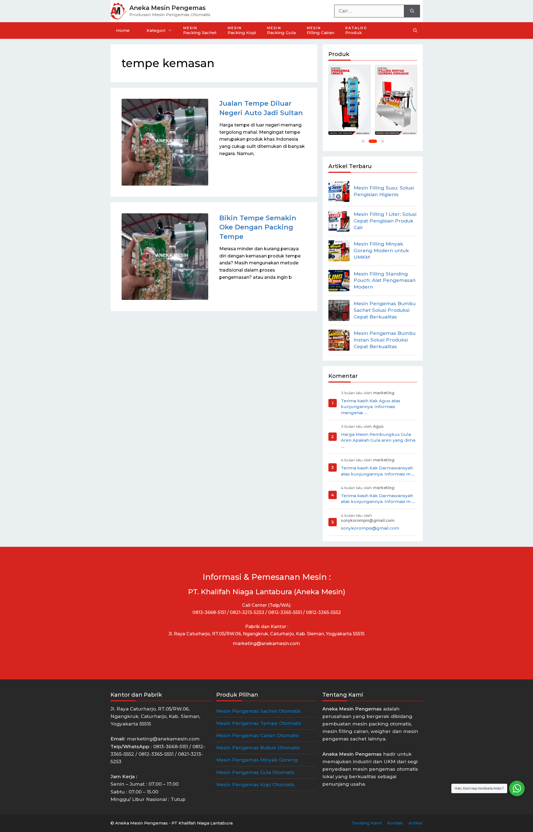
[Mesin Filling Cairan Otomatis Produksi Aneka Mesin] (349, 100)
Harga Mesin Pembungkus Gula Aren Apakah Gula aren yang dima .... (378, 440)
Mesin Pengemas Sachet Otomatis (258, 711)
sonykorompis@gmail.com (370, 528)
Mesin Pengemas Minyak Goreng (257, 760)
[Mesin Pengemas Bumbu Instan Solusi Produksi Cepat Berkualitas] (339, 340)
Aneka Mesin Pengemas (167, 8)
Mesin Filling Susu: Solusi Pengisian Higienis (384, 191)
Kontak (395, 823)
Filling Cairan (320, 30)
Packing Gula (281, 30)
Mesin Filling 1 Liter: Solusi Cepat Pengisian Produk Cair (385, 220)
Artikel (415, 823)
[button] (363, 141)
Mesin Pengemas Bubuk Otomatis (258, 747)
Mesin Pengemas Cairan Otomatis (257, 735)
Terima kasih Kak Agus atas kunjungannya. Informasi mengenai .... (370, 406)
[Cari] (412, 11)
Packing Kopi (242, 30)
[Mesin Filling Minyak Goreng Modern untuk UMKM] (339, 250)
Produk (356, 30)
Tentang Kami (366, 823)
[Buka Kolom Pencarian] (415, 30)
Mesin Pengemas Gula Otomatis (255, 772)
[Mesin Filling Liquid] (396, 100)
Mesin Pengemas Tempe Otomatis (258, 723)
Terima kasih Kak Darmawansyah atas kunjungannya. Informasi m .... (378, 470)
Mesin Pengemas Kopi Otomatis (255, 784)
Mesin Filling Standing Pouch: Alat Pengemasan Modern (385, 280)
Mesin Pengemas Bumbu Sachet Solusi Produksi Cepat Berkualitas (385, 310)
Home (123, 30)
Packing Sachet (200, 30)
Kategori (156, 30)
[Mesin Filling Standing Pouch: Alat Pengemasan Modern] (339, 280)
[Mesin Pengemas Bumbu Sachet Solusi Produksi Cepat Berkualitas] (339, 310)
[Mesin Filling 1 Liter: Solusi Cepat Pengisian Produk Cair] (339, 221)
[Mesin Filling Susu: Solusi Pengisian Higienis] (339, 191)
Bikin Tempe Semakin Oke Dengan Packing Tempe (257, 227)
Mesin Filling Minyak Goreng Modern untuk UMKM (381, 250)
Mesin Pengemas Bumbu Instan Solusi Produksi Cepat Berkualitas (385, 339)
